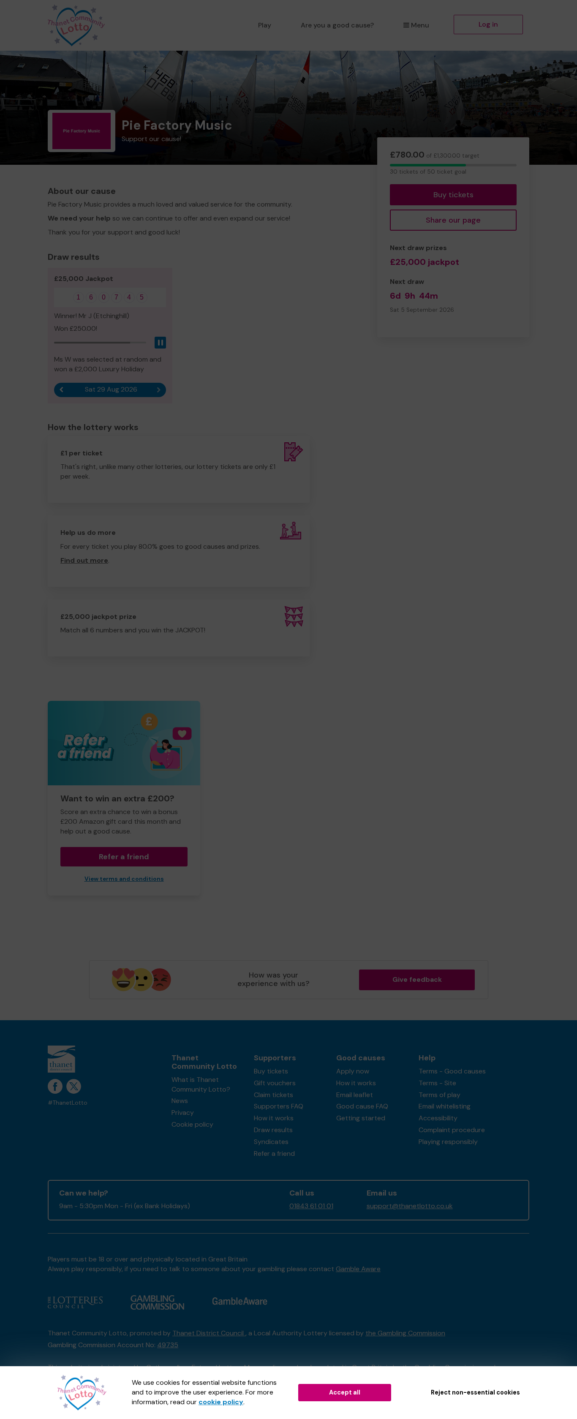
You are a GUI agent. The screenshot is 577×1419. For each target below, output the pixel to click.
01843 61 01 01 (311, 1205)
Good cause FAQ (362, 1106)
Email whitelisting (445, 1106)
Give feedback (417, 979)
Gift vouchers (275, 1083)
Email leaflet (354, 1094)
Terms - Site (437, 1083)
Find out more (84, 560)
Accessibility (438, 1118)
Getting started (360, 1118)
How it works (274, 1118)
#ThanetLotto (67, 1102)
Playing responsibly (448, 1141)
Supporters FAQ (278, 1106)
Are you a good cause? (337, 25)
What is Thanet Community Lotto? (200, 1084)
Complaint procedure (452, 1129)
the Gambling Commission (405, 1333)
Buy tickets (453, 195)
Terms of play (439, 1094)
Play (264, 25)
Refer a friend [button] (124, 857)
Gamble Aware (358, 1268)
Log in (488, 24)
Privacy (182, 1112)
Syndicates (271, 1141)
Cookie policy (192, 1124)
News (179, 1100)
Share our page (453, 220)
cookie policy (221, 1401)
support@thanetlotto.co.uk (410, 1205)
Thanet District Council (208, 1333)
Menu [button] (420, 25)
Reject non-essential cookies (475, 1392)
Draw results (273, 1129)
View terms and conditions (124, 878)
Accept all (344, 1392)
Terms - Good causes (452, 1071)
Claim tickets (273, 1094)
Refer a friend (274, 1153)
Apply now (352, 1071)
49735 (167, 1344)
